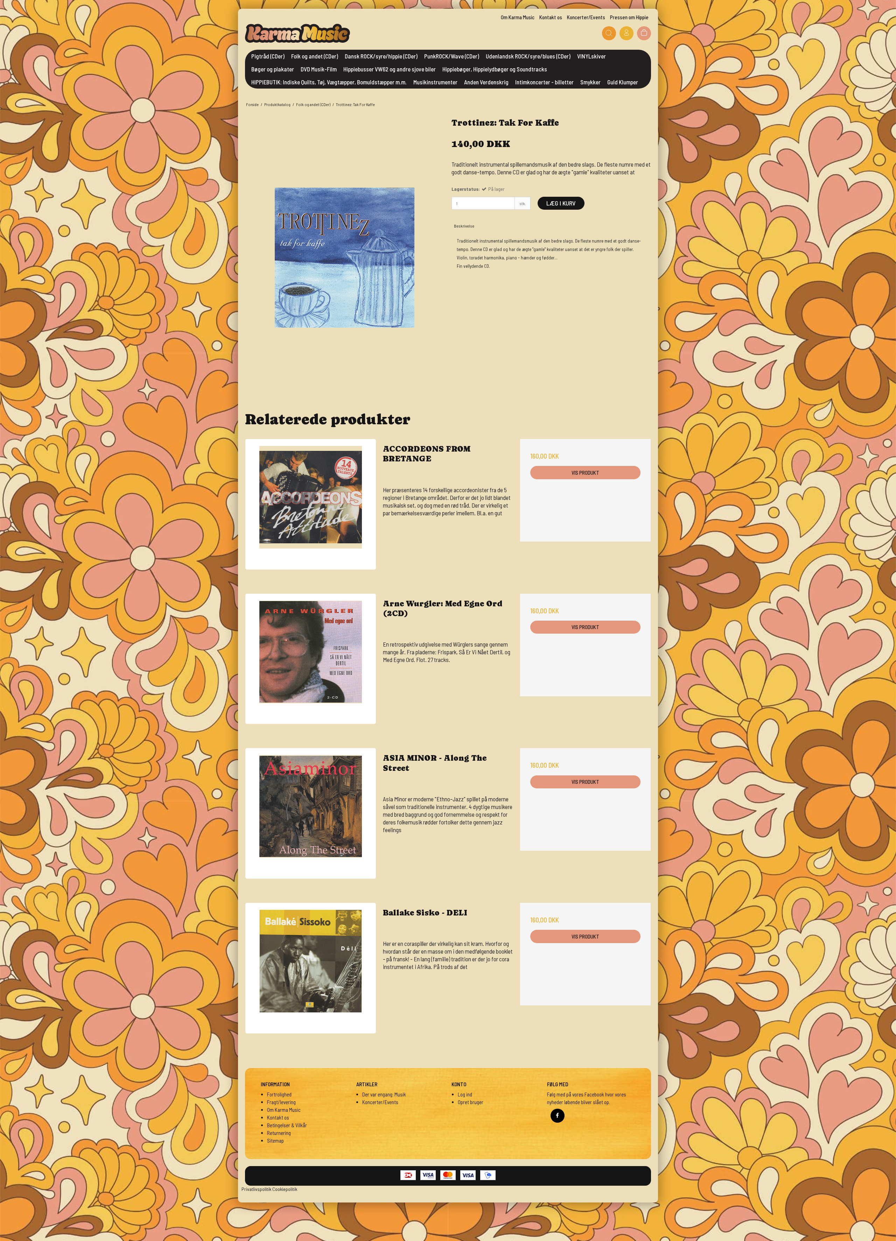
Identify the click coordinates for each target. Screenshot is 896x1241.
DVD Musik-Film (319, 68)
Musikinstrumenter (435, 81)
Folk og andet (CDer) (314, 56)
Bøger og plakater (272, 68)
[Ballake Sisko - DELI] (310, 968)
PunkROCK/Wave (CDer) (451, 56)
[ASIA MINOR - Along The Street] (310, 813)
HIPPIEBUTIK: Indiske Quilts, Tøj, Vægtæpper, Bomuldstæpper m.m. (329, 81)
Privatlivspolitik (256, 1189)
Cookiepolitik (284, 1189)
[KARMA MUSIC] (297, 33)
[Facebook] (558, 1116)
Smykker (590, 81)
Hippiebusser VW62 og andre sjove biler (389, 68)
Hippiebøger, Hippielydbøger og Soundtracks (494, 68)
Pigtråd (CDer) (268, 56)
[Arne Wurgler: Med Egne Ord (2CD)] (310, 659)
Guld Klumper (622, 81)
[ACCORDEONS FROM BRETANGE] (310, 504)
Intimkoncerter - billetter (544, 81)
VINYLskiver (591, 56)
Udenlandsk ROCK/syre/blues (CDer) (528, 56)
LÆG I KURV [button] (561, 203)
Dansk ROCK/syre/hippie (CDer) (381, 56)
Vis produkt (585, 472)
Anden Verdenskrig (486, 81)
